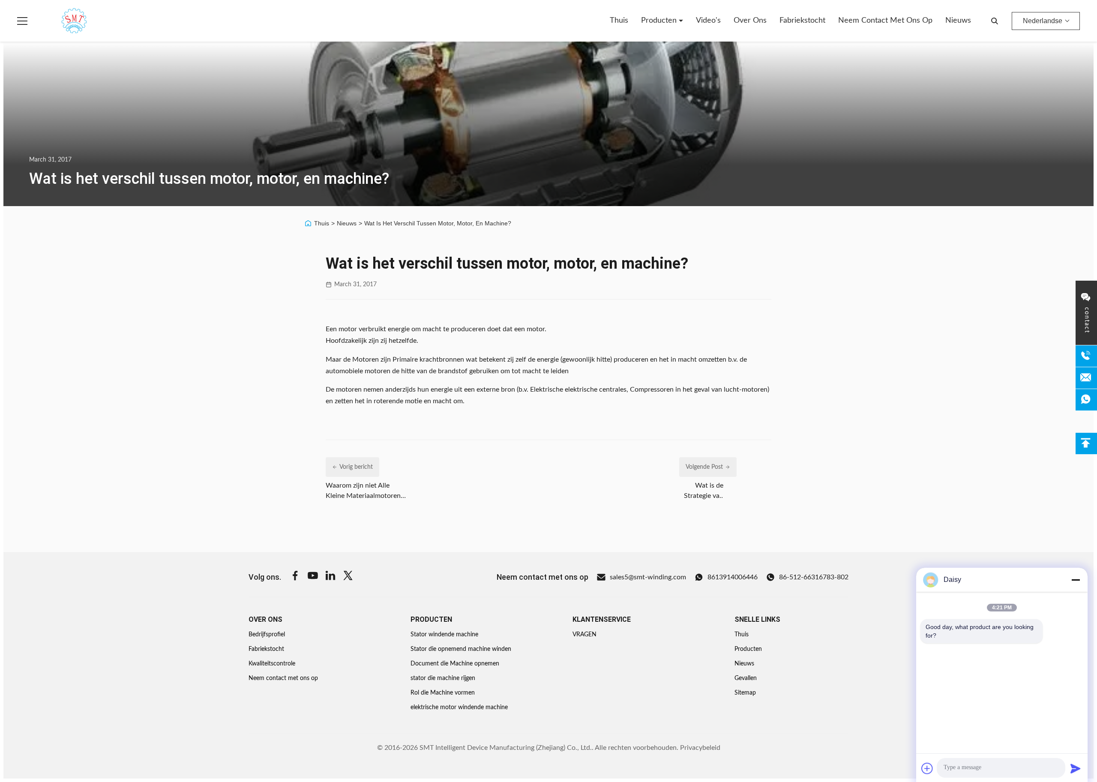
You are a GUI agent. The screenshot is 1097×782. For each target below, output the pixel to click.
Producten (660, 20)
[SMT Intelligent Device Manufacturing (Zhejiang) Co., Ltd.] (61, 21)
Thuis (619, 20)
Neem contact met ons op (885, 20)
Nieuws (958, 20)
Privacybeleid (700, 747)
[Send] (1075, 768)
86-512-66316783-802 (813, 577)
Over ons (750, 20)
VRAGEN (584, 635)
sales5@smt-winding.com (648, 577)
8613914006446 (732, 577)
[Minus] (1075, 580)
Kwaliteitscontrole (272, 664)
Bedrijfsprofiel (267, 635)
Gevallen (745, 678)
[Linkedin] (330, 577)
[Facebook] (295, 577)
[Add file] (927, 768)
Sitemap (745, 693)
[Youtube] (312, 577)
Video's (708, 20)
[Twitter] (348, 577)
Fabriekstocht (802, 20)
